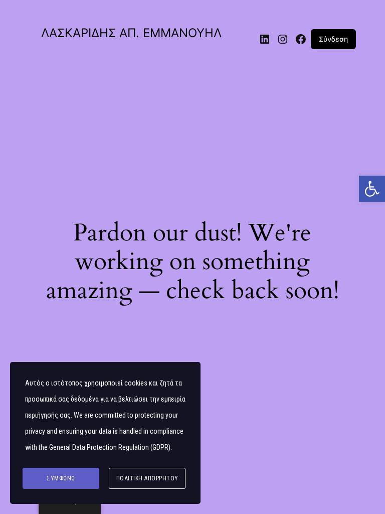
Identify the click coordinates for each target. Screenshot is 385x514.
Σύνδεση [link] (333, 39)
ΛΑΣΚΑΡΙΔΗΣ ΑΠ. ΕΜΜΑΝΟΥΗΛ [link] (131, 33)
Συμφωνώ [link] (61, 478)
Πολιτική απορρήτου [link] (147, 478)
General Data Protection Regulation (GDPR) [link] (109, 447)
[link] (372, 189)
